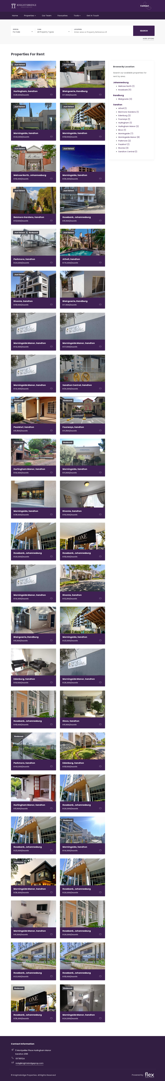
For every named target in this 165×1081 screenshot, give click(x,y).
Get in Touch (93, 15)
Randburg (118, 95)
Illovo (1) (122, 130)
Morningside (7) (125, 133)
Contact (144, 6)
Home (15, 15)
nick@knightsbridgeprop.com (29, 1063)
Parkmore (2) (124, 140)
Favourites (63, 15)
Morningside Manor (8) (129, 137)
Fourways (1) (124, 119)
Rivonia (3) (123, 148)
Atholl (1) (122, 108)
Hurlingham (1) (125, 122)
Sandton (117, 104)
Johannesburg (121, 82)
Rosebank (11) (124, 89)
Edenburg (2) (124, 115)
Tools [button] (76, 15)
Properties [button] (29, 15)
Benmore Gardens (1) (128, 111)
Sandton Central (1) (127, 151)
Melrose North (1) (126, 86)
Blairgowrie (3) (125, 99)
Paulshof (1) (124, 144)
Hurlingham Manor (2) (128, 126)
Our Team (46, 15)
